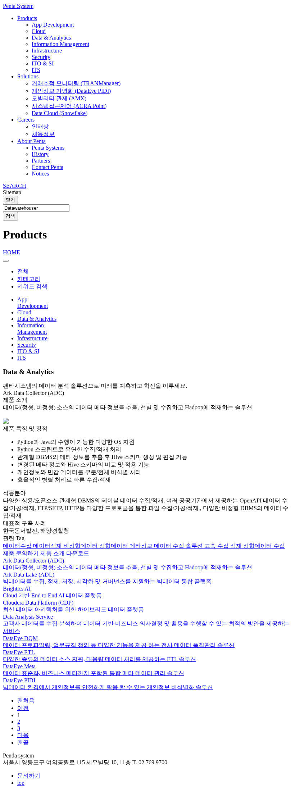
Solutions (27, 76)
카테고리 (28, 279)
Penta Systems (48, 148)
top (20, 783)
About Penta (31, 141)
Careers (26, 120)
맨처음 (26, 700)
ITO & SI (43, 63)
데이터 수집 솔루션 (179, 546)
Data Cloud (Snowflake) (59, 113)
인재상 (40, 126)
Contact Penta (47, 167)
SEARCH (14, 186)
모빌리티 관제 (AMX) (59, 98)
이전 (23, 708)
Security (41, 57)
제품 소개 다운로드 (64, 553)
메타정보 (142, 546)
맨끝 (23, 742)
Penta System (18, 6)
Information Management (60, 44)
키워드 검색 (32, 286)
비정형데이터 (81, 546)
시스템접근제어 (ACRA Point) (69, 106)
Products (27, 18)
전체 (23, 271)
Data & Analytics (51, 38)
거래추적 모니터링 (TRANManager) (76, 83)
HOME (11, 252)
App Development (53, 25)
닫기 (10, 199)
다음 (23, 735)
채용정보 (43, 134)
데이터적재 (48, 546)
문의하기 (28, 776)
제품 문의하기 (21, 553)
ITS (36, 70)
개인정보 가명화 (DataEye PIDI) (71, 91)
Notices (40, 173)
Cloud (39, 31)
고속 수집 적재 (223, 546)
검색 (10, 216)
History (40, 154)
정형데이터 (114, 546)
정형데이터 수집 (264, 546)
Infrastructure (47, 50)
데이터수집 (18, 546)
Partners (41, 161)
